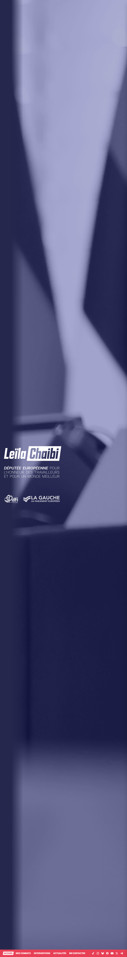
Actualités (59, 953)
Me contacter (77, 953)
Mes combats (23, 953)
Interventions (42, 953)
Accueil (8, 953)
